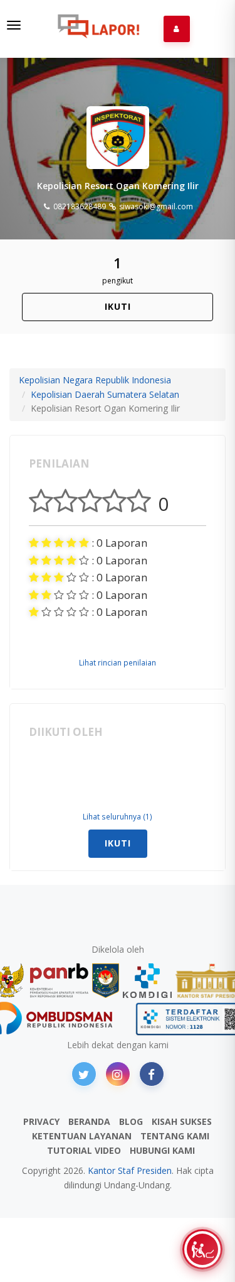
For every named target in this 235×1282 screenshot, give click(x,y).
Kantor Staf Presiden (130, 1170)
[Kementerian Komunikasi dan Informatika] (147, 981)
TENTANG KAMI (174, 1136)
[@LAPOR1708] (84, 1074)
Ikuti (118, 306)
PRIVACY (41, 1121)
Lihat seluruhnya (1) (117, 816)
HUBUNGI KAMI (162, 1150)
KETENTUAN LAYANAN (82, 1136)
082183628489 (78, 206)
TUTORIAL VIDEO (84, 1150)
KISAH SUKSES (182, 1121)
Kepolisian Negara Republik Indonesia (95, 380)
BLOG (131, 1121)
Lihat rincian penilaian (117, 662)
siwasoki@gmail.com (155, 206)
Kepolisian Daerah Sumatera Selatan (105, 394)
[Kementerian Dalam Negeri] (105, 981)
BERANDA (89, 1121)
